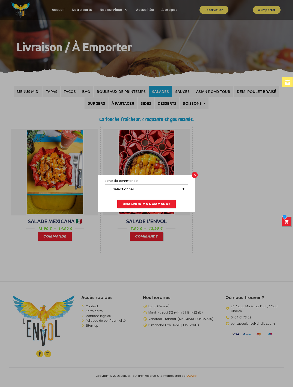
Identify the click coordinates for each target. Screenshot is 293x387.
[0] (286, 222)
